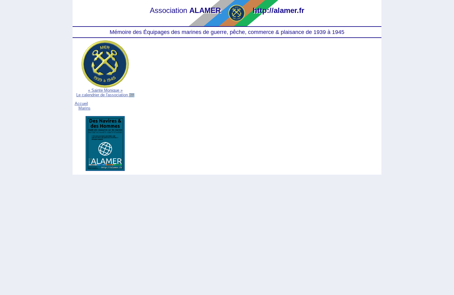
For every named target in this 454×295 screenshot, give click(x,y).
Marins (84, 108)
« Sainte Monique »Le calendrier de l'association (102, 92)
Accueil (81, 103)
